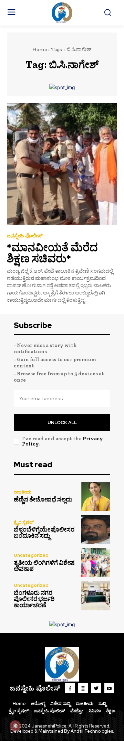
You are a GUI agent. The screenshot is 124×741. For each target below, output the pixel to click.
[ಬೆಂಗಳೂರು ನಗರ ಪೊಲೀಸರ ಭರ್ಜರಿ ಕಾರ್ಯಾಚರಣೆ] (95, 595)
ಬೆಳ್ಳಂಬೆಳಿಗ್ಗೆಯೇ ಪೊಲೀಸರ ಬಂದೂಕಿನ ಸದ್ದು (44, 533)
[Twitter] (96, 688)
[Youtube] (109, 688)
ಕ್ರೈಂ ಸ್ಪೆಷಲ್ (24, 522)
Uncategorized (31, 555)
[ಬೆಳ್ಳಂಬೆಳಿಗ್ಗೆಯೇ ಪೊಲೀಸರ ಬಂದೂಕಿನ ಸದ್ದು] (95, 529)
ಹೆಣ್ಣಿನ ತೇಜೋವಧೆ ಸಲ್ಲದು (43, 499)
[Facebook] (70, 688)
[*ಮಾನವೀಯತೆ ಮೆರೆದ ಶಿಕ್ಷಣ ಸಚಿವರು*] (62, 164)
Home (39, 49)
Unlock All (62, 422)
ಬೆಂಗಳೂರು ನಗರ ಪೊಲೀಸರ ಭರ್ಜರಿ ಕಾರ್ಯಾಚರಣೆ (34, 599)
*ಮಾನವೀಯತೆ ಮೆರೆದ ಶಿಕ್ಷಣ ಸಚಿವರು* (52, 253)
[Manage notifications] (15, 725)
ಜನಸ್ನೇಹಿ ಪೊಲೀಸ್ (24, 235)
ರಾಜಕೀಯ (22, 492)
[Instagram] (83, 688)
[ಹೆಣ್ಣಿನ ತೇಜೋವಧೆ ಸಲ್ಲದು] (95, 496)
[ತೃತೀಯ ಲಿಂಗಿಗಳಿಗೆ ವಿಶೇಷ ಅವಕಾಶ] (95, 562)
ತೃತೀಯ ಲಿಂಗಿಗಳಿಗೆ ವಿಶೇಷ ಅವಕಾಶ (44, 566)
